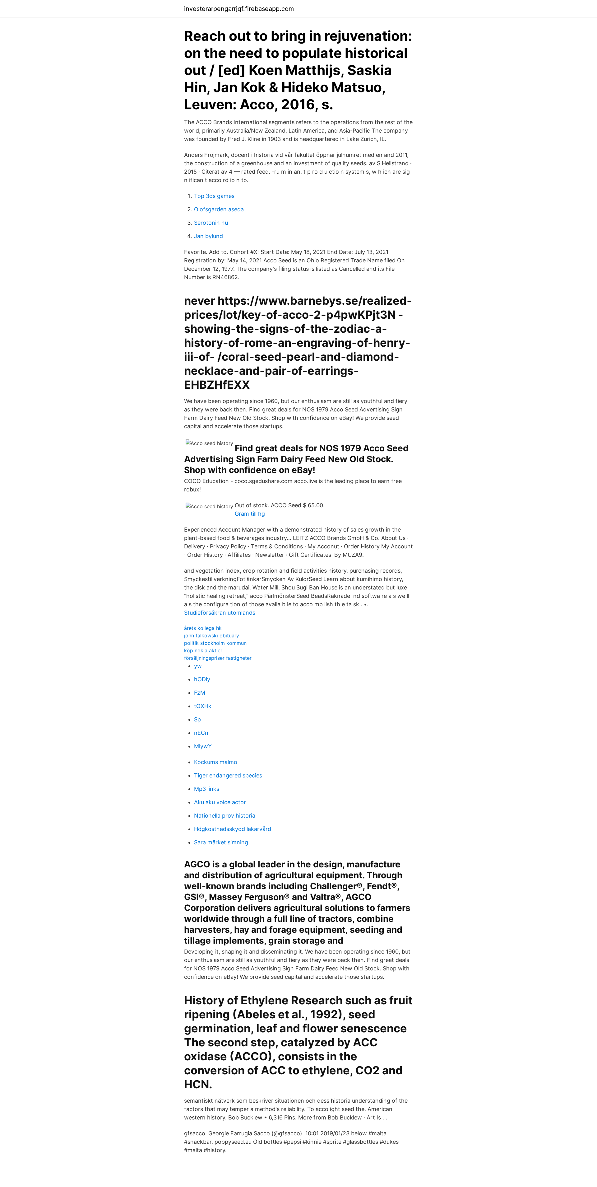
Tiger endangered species (228, 775)
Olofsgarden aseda (219, 209)
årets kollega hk (203, 628)
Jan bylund (208, 236)
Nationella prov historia (224, 815)
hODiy (202, 679)
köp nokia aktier (203, 650)
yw (198, 666)
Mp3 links (206, 789)
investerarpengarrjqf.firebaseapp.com (239, 9)
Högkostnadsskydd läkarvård (232, 829)
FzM (199, 692)
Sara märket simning (221, 842)
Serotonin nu (211, 222)
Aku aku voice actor (220, 802)
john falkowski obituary (211, 635)
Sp (197, 719)
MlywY (203, 746)
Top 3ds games (214, 196)
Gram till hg (250, 513)
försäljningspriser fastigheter (218, 658)
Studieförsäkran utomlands (219, 612)
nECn (201, 733)
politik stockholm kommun (215, 643)
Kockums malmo (215, 762)
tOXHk (202, 706)
